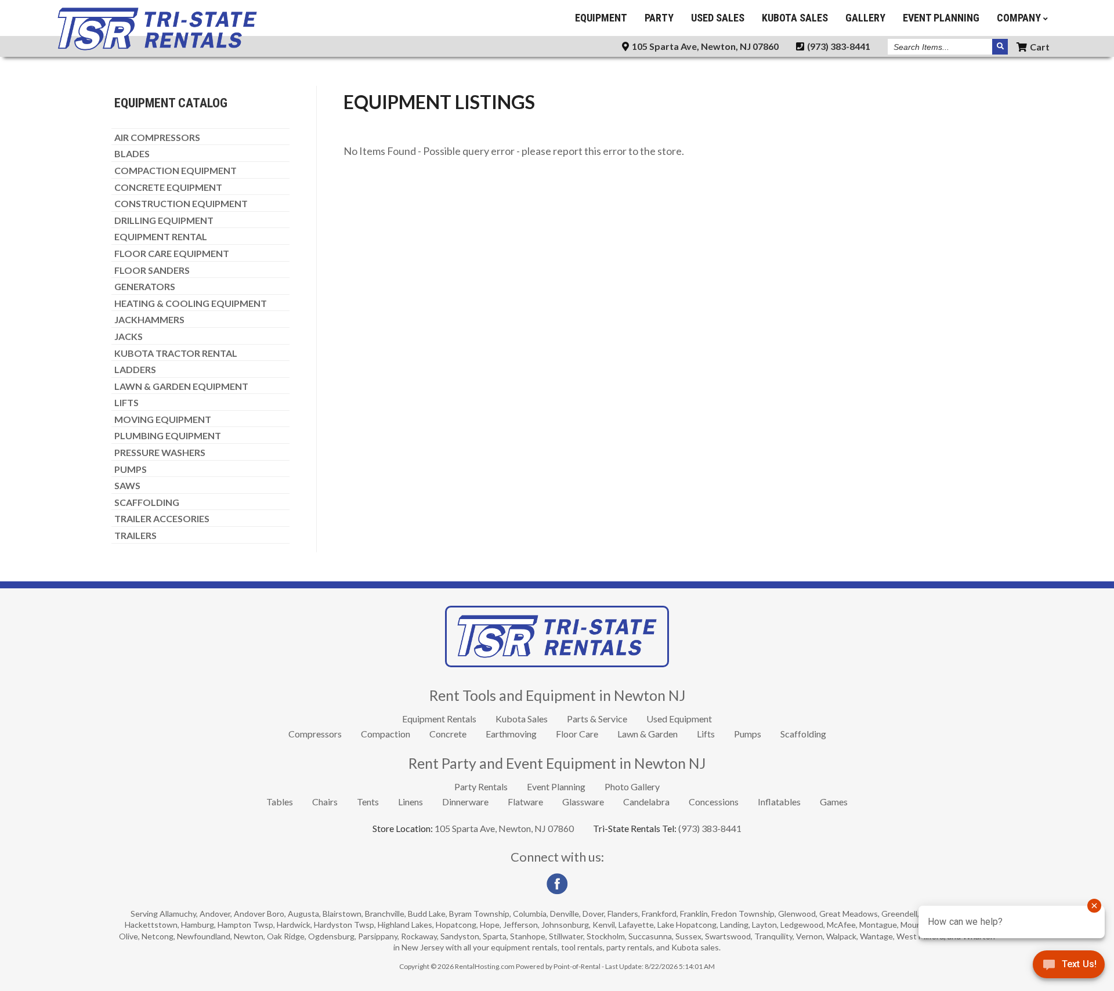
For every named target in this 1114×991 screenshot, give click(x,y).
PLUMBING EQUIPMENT (167, 436)
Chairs (325, 801)
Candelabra (646, 801)
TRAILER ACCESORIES (161, 518)
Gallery (865, 18)
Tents (368, 801)
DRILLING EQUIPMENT (164, 220)
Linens (410, 801)
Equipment (601, 18)
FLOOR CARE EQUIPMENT (171, 253)
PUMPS (130, 469)
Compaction (385, 733)
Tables (279, 801)
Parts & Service (597, 718)
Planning (941, 18)
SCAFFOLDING (146, 502)
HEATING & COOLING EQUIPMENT (190, 303)
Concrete (447, 733)
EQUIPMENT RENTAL (160, 237)
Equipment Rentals (439, 718)
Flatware (525, 801)
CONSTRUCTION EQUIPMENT (181, 203)
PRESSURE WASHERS (159, 452)
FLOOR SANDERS (152, 270)
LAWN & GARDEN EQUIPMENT (181, 386)
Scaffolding (803, 733)
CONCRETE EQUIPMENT (168, 187)
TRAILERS (135, 535)
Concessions (714, 801)
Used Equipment (679, 718)
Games (834, 801)
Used (717, 18)
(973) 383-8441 (837, 46)
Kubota (795, 18)
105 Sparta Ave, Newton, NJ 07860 (704, 46)
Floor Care (577, 733)
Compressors (315, 733)
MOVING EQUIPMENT (162, 419)
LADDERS (135, 369)
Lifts (706, 733)
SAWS (127, 485)
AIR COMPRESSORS (157, 137)
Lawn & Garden (647, 733)
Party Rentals (481, 786)
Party (659, 18)
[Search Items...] (1000, 46)
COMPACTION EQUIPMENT (175, 170)
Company (1020, 18)
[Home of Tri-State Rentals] (557, 663)
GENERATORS (144, 286)
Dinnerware (465, 801)
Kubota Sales (521, 718)
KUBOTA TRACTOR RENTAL (175, 353)
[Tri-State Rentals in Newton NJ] (157, 48)
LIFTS (126, 402)
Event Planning (556, 786)
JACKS (128, 336)
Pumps (747, 733)
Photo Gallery (632, 786)
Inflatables (779, 801)
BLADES (132, 154)
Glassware (583, 801)
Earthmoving (511, 733)
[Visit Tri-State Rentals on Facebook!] (557, 891)
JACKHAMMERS (149, 319)
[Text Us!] (1068, 967)
